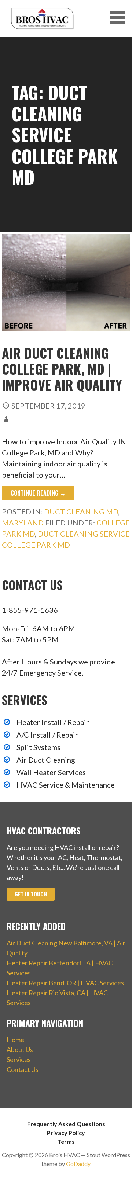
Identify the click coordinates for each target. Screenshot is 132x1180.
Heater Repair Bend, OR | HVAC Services (65, 983)
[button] (120, 17)
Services (19, 1059)
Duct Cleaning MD (81, 511)
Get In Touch (31, 894)
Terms (66, 1141)
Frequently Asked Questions (66, 1123)
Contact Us (22, 1069)
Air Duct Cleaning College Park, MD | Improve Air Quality (62, 368)
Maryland (23, 522)
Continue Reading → (38, 493)
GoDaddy (78, 1163)
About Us (20, 1049)
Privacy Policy (66, 1132)
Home (15, 1039)
